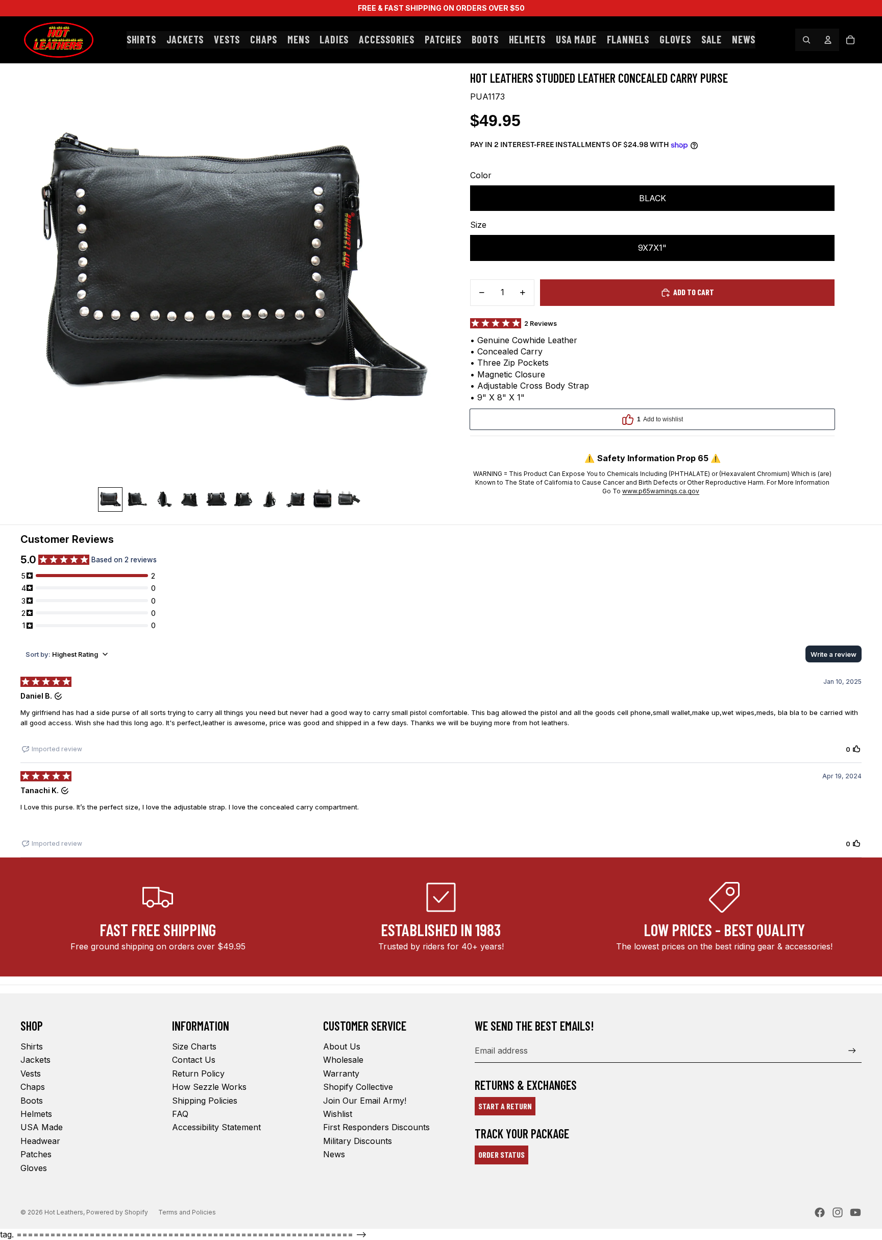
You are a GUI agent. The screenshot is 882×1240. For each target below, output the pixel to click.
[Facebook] (820, 1212)
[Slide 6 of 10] (243, 499)
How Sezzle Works (209, 1087)
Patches (36, 1154)
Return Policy (198, 1073)
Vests (30, 1073)
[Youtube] (855, 1212)
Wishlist (337, 1114)
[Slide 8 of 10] (296, 499)
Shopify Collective (358, 1087)
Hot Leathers (63, 1212)
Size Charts (194, 1046)
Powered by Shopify (117, 1212)
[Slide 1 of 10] (110, 499)
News (334, 1154)
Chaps (32, 1087)
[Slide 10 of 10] (349, 499)
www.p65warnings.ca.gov (660, 491)
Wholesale (343, 1060)
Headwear (40, 1141)
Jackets (35, 1060)
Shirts (31, 1046)
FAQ (180, 1114)
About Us (341, 1046)
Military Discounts (357, 1141)
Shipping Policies (204, 1100)
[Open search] (806, 40)
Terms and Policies (187, 1212)
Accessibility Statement (216, 1127)
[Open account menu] (828, 40)
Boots (31, 1100)
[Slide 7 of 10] (269, 499)
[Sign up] (852, 1050)
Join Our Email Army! (364, 1100)
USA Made (41, 1127)
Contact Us (193, 1060)
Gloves (33, 1168)
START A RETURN (505, 1106)
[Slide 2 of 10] (137, 499)
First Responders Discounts (376, 1127)
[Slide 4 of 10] (190, 499)
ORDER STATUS (501, 1154)
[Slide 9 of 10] (322, 499)
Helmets (36, 1114)
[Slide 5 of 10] (216, 499)
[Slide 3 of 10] (163, 499)
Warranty (341, 1073)
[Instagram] (837, 1212)
